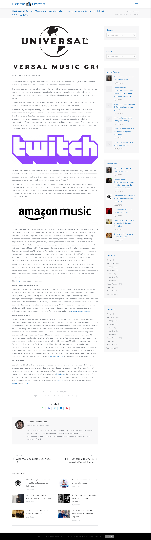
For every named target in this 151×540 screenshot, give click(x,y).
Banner (50, 395)
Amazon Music (42, 395)
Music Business (112, 284)
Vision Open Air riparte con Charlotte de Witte (124, 78)
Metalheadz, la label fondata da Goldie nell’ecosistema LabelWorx (38, 483)
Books (108, 260)
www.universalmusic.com (81, 311)
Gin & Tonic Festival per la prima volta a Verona (123, 143)
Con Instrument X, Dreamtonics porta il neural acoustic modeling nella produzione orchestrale (124, 92)
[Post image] (18, 483)
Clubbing (109, 267)
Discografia (54, 392)
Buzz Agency (111, 263)
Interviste (110, 281)
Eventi (108, 274)
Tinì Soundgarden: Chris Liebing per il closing (123, 119)
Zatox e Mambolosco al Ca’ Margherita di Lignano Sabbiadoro (124, 131)
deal (55, 395)
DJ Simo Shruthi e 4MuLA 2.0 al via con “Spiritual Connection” (84, 498)
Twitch (60, 380)
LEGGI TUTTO (99, 536)
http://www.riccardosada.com (38, 425)
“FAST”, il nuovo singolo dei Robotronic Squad (37, 512)
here (18, 281)
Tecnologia (110, 294)
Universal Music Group (70, 395)
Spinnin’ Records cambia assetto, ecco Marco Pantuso (38, 496)
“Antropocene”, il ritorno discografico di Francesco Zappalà (82, 513)
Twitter (15, 383)
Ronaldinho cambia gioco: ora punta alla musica (84, 481)
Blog (29, 383)
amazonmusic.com (56, 356)
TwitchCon (60, 374)
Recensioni (110, 291)
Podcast (109, 287)
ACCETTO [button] (109, 536)
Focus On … (110, 277)
